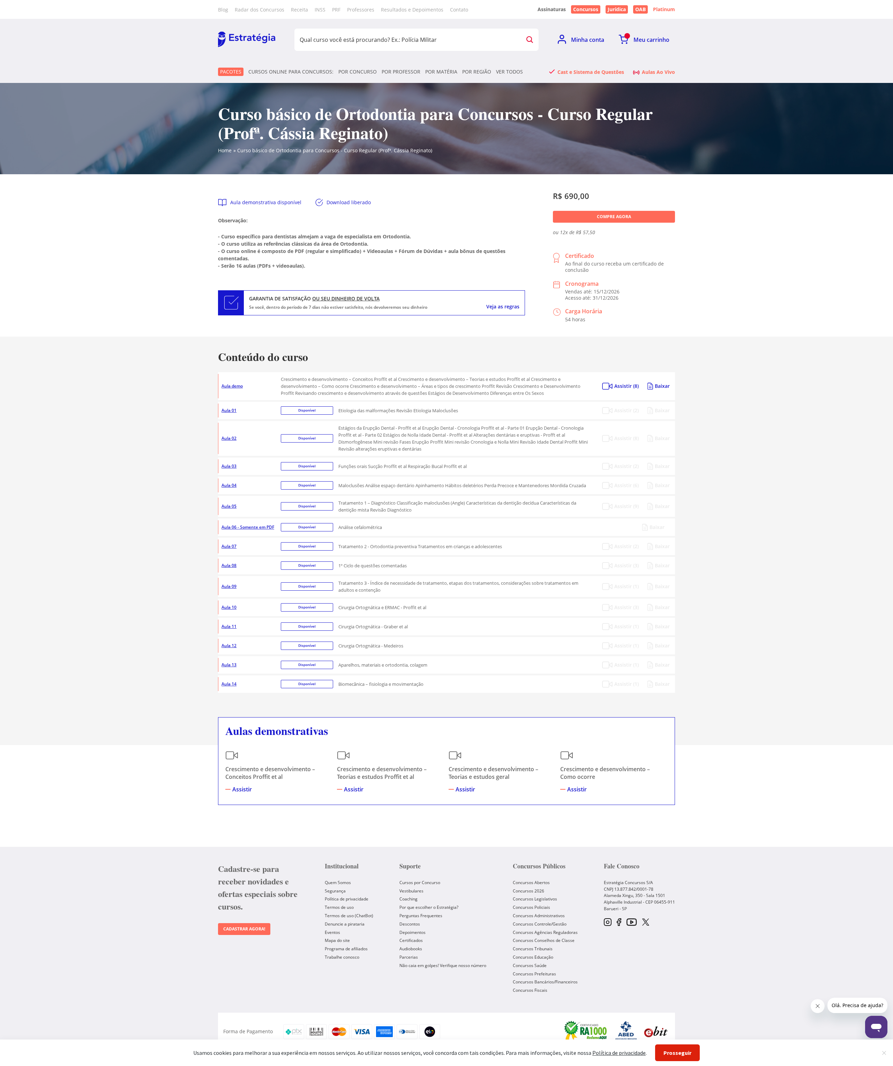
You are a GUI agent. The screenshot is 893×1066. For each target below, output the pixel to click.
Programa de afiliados (346, 949)
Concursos (585, 9)
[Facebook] (619, 922)
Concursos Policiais (531, 907)
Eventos (332, 932)
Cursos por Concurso (419, 882)
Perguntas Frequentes (420, 916)
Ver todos (509, 72)
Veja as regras (502, 306)
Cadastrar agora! (244, 929)
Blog (223, 9)
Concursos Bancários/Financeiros (545, 982)
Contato (459, 9)
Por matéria (441, 72)
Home (225, 150)
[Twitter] (646, 922)
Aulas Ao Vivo (658, 72)
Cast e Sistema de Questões (590, 72)
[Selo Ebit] (656, 1031)
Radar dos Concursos (259, 9)
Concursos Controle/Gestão (539, 924)
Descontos (409, 924)
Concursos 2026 (528, 891)
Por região (476, 72)
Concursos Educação (533, 957)
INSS (320, 9)
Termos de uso (339, 907)
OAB (640, 9)
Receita (299, 9)
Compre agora (614, 217)
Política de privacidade (346, 899)
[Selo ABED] (626, 1031)
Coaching (408, 899)
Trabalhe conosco (342, 957)
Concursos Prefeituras (534, 974)
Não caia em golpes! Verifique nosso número (442, 965)
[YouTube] (631, 922)
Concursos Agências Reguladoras (545, 932)
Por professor (401, 72)
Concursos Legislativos (535, 899)
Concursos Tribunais (533, 949)
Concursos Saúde (530, 965)
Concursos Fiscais (530, 990)
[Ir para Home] (246, 39)
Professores (360, 9)
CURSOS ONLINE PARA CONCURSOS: (290, 72)
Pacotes (230, 71)
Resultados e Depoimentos (412, 9)
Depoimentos (412, 932)
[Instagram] (607, 922)
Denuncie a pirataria (345, 924)
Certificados (411, 940)
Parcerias (408, 957)
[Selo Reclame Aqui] (586, 1031)
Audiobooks (410, 949)
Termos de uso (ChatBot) (349, 916)
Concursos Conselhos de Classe (544, 940)
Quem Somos (338, 882)
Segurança (335, 891)
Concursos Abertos (531, 882)
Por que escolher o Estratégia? (428, 907)
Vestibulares (411, 891)
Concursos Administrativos (539, 916)
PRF (336, 9)
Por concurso (357, 72)
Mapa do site (337, 940)
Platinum (664, 9)
